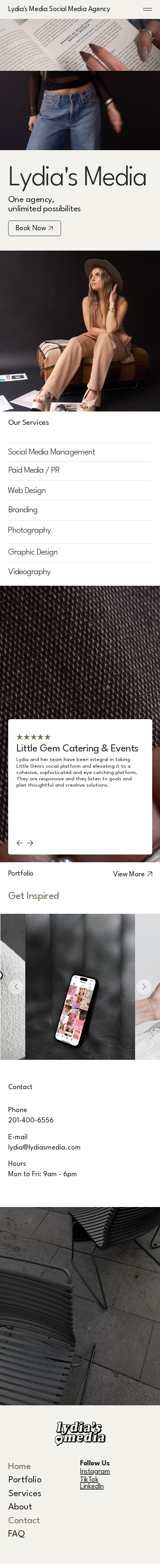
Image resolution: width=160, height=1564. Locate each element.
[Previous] (19, 843)
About (20, 1507)
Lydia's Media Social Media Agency (59, 9)
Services (24, 1493)
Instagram (95, 1471)
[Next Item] (144, 986)
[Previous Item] (16, 986)
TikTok (89, 1480)
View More (128, 874)
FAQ (16, 1534)
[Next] (30, 843)
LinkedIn (92, 1486)
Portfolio (25, 1480)
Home (19, 1466)
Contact (24, 1521)
